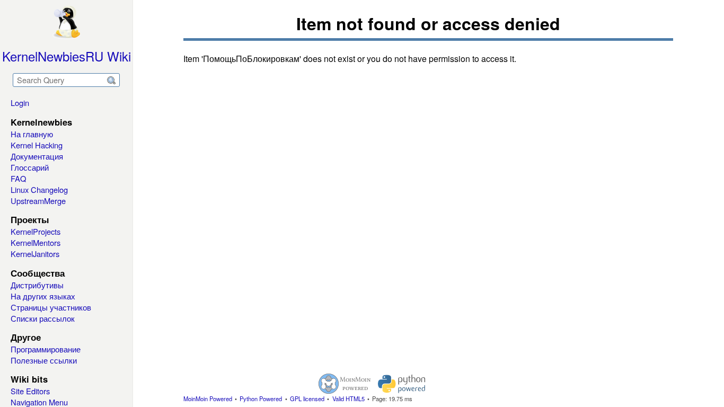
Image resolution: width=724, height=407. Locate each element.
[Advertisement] (362, 215)
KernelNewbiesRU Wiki (66, 56)
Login (20, 102)
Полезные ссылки (44, 360)
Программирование (46, 349)
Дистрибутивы (37, 284)
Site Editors (30, 390)
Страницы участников (51, 307)
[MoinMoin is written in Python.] (401, 383)
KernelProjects (35, 231)
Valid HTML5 (348, 398)
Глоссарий (30, 167)
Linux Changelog (39, 189)
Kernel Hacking (37, 145)
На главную (32, 133)
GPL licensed (307, 398)
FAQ (18, 178)
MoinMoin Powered (207, 398)
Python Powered (261, 398)
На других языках (43, 296)
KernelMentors (35, 242)
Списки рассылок (43, 318)
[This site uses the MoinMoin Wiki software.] (344, 383)
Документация (37, 156)
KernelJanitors (35, 253)
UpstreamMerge (38, 200)
